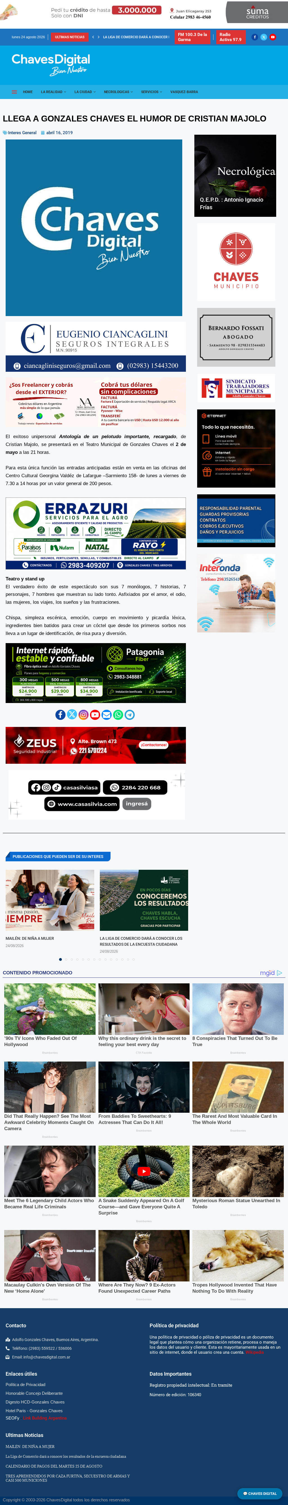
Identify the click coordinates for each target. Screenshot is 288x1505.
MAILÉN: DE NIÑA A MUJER (30, 938)
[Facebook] (254, 37)
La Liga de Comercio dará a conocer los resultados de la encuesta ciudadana (66, 1456)
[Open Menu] (14, 91)
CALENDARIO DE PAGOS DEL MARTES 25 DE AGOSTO (144, 37)
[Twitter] (263, 37)
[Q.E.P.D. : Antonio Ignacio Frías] (235, 176)
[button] (93, 37)
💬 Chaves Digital (260, 1494)
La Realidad (51, 92)
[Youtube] (272, 37)
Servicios (149, 92)
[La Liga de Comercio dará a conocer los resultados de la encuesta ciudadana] (144, 900)
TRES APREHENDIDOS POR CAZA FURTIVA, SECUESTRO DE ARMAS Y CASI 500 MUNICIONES (68, 1478)
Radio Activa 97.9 (231, 37)
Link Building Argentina (45, 1418)
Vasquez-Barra (184, 92)
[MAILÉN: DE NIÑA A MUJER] (50, 900)
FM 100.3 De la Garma (192, 37)
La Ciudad (83, 92)
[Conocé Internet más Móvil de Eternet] (236, 448)
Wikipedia (255, 1352)
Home (28, 92)
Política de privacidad (174, 1325)
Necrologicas (116, 92)
